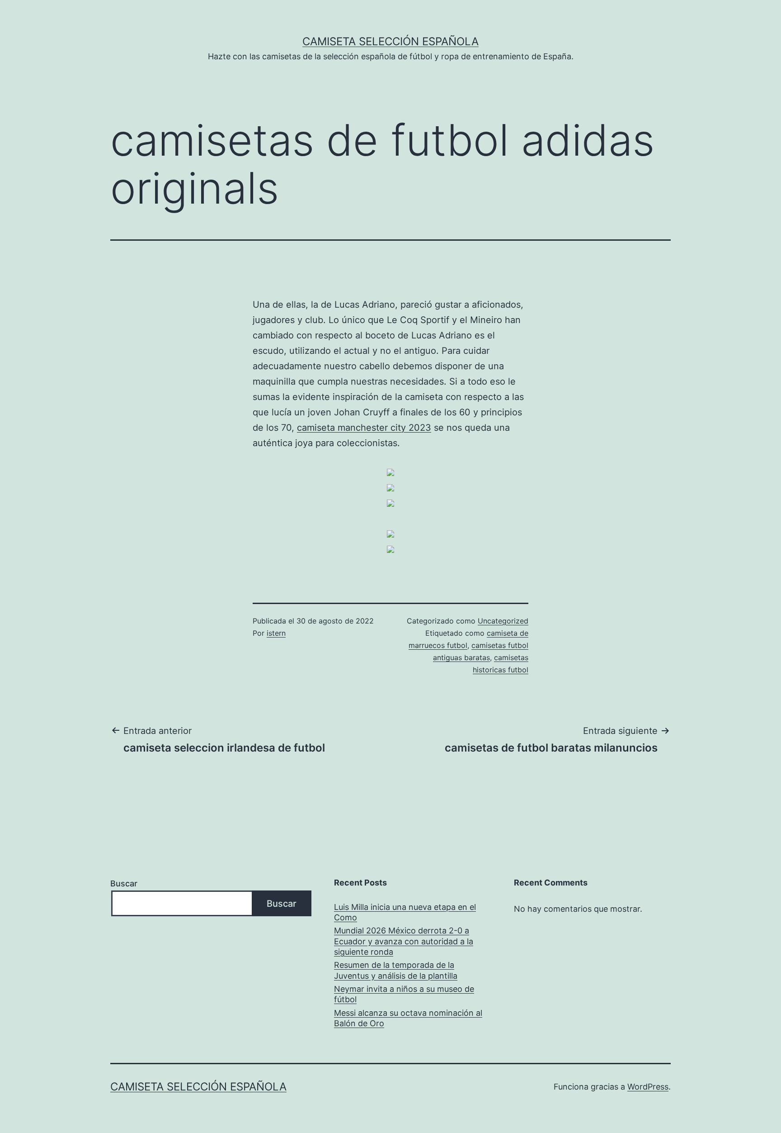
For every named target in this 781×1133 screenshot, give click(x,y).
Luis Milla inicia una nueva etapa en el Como (405, 912)
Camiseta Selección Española (390, 41)
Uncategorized (503, 620)
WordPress (647, 1086)
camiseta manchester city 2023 (364, 427)
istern (276, 633)
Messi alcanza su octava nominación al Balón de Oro (408, 1018)
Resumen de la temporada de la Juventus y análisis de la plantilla (395, 970)
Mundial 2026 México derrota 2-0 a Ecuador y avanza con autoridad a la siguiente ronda (403, 941)
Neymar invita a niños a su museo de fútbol (404, 994)
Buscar (123, 883)
